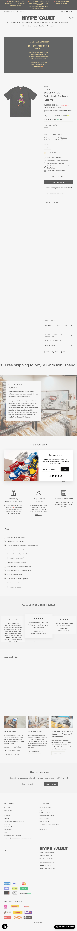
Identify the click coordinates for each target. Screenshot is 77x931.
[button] (64, 927)
